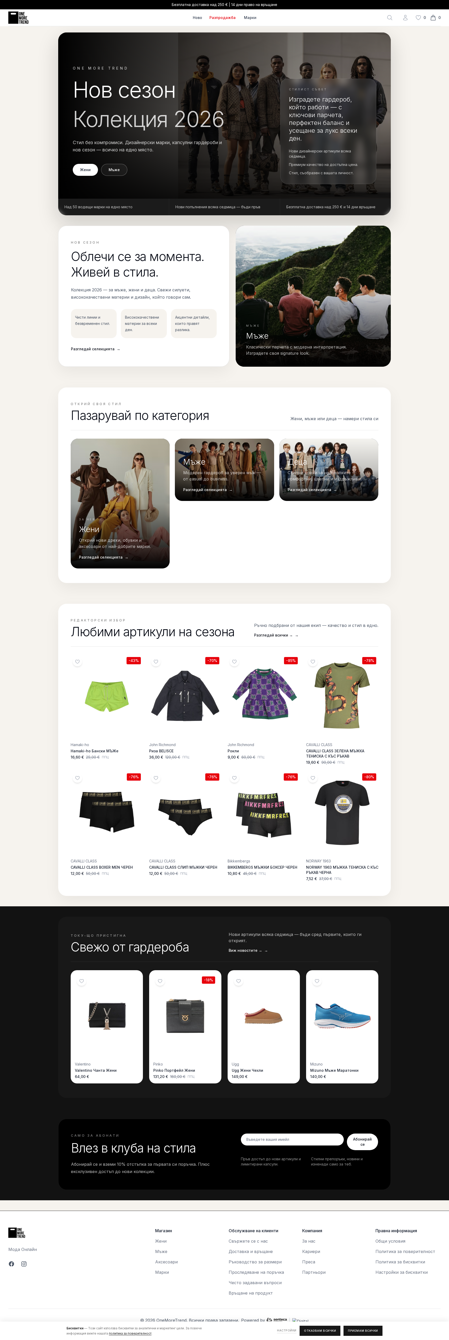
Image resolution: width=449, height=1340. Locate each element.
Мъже (114, 170)
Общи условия (390, 1241)
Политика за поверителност (405, 1251)
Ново (197, 17)
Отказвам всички (320, 1330)
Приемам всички (363, 1330)
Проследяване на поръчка (256, 1272)
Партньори (314, 1272)
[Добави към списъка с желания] (77, 661)
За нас (308, 1241)
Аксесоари (166, 1261)
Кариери (311, 1251)
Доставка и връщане (251, 1251)
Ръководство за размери (255, 1261)
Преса (308, 1261)
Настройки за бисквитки (401, 1272)
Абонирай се (362, 1142)
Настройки (286, 1330)
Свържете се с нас (248, 1241)
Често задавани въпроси (255, 1282)
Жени (85, 170)
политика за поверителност (130, 1333)
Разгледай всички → (276, 635)
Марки (250, 17)
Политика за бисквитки (400, 1261)
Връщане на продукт (251, 1293)
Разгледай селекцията (95, 349)
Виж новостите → (248, 950)
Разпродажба (222, 17)
